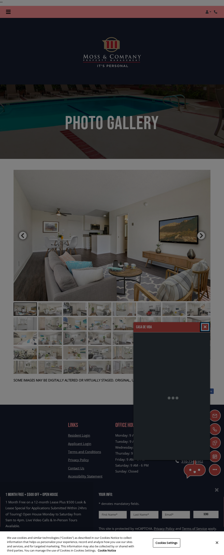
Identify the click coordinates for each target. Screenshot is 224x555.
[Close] (217, 542)
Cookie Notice (107, 550)
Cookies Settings (166, 543)
